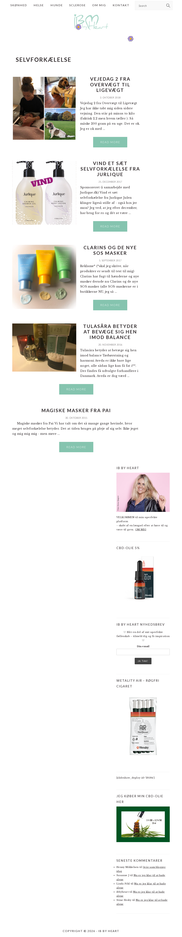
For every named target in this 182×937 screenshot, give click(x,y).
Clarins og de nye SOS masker (110, 250)
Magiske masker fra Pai (76, 410)
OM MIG (140, 529)
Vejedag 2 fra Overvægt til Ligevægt (110, 84)
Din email (143, 646)
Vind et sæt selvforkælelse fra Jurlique (110, 168)
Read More (110, 142)
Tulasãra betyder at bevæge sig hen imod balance (110, 331)
